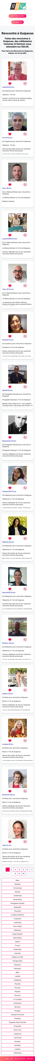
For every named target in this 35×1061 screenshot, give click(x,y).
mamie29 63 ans (8, 87)
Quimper (18, 884)
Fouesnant (17, 919)
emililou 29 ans (7, 694)
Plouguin (17, 1011)
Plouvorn (17, 995)
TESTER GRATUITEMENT (17, 16)
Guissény (17, 1018)
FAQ (7, 1059)
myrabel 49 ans (7, 744)
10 (23, 873)
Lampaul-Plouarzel (17, 1015)
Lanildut (17, 1049)
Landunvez (17, 1034)
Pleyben (17, 991)
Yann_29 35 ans (8, 289)
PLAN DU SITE (20, 1059)
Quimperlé (17, 907)
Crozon (17, 945)
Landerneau (17, 896)
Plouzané (17, 911)
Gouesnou (17, 965)
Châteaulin (17, 980)
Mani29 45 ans (7, 390)
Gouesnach (17, 1003)
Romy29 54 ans (7, 340)
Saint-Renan (17, 938)
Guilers (17, 942)
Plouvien (18, 988)
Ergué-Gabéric (17, 934)
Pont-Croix (17, 1030)
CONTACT (30, 1059)
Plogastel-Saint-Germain (17, 1022)
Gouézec (17, 1041)
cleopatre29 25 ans (9, 491)
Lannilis (17, 976)
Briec (17, 972)
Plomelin (18, 984)
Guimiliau (17, 1045)
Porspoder (17, 1026)
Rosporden (17, 949)
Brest (17, 880)
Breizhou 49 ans (8, 643)
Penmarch (17, 968)
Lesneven (17, 953)
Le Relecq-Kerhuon (17, 915)
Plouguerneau (17, 961)
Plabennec (17, 930)
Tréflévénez (17, 1053)
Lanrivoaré (17, 1038)
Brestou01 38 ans (8, 795)
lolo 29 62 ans (7, 138)
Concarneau (17, 888)
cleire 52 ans (6, 845)
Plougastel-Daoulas (17, 903)
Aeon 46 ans (6, 188)
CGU (11, 1059)
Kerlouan (17, 1007)
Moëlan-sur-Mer (17, 957)
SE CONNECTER (17, 22)
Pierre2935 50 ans (8, 592)
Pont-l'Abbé (17, 926)
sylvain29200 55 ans (9, 239)
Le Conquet (17, 999)
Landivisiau (17, 922)
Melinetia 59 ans (8, 542)
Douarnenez (17, 899)
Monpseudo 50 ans (9, 441)
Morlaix (17, 892)
